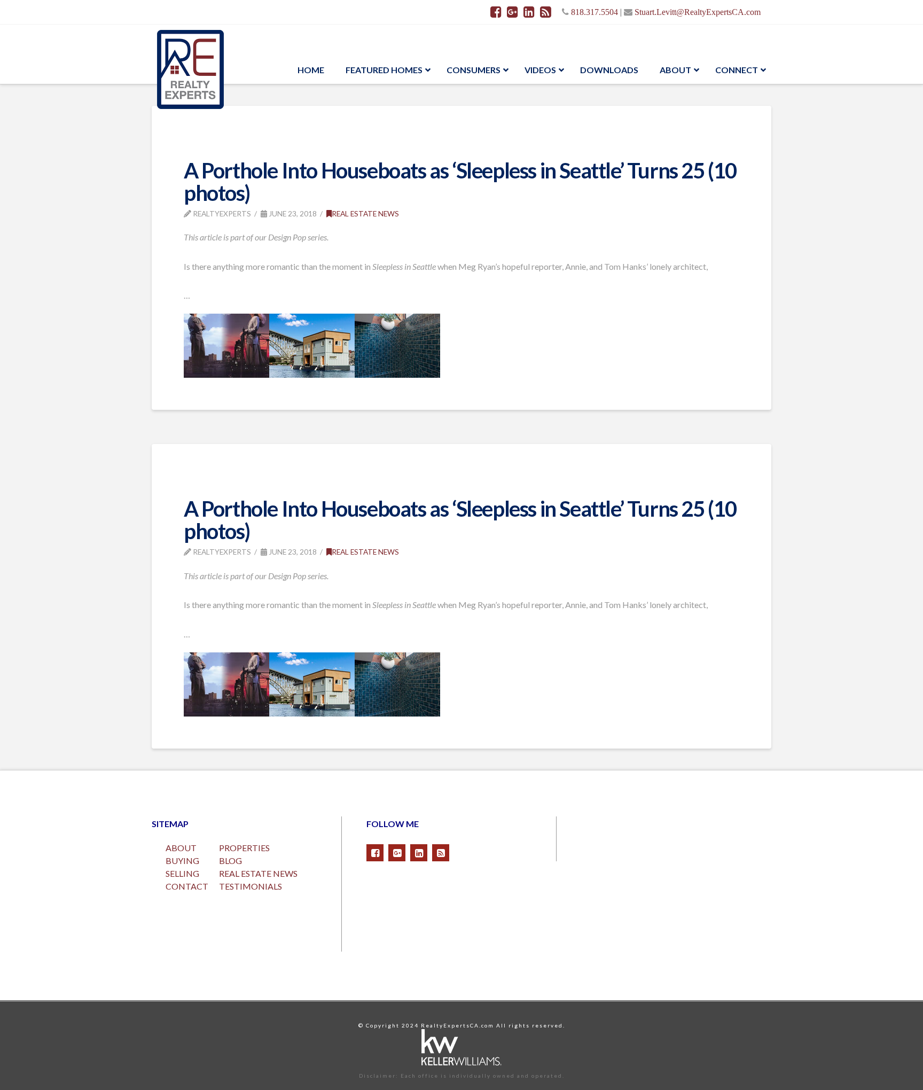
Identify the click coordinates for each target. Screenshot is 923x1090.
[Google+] (512, 11)
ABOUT (181, 848)
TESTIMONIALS (250, 886)
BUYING (182, 860)
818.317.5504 (594, 11)
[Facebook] (496, 11)
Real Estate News (365, 213)
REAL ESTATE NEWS (258, 873)
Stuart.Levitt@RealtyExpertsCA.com (698, 11)
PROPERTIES (244, 848)
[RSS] (545, 11)
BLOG (230, 860)
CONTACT (187, 886)
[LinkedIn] (529, 11)
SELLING (182, 873)
